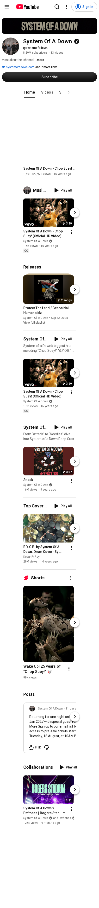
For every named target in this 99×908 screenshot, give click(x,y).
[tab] (29, 92)
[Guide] (7, 7)
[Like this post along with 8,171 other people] (31, 747)
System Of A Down (35, 241)
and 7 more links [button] (46, 67)
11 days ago (74, 708)
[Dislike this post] (46, 747)
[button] (68, 92)
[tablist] (49, 92)
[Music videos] (28, 190)
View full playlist (34, 322)
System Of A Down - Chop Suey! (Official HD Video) (49, 168)
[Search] (57, 7)
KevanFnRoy (31, 556)
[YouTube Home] (27, 6)
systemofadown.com (19, 67)
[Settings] (66, 7)
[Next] (75, 212)
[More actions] (71, 232)
